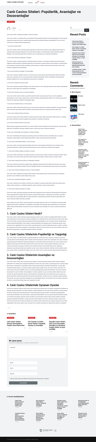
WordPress (29, 439)
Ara (71, 27)
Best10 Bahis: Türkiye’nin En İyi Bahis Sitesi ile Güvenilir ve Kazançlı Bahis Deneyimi (40, 417)
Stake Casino (81, 105)
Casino (36, 2)
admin (14, 28)
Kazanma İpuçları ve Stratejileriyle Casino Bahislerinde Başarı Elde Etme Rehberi (78, 64)
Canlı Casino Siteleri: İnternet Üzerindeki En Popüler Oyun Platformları (16, 323)
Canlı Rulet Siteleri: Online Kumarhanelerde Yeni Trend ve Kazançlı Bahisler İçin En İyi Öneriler (79, 72)
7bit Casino (81, 114)
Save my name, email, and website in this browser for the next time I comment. (29, 378)
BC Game (80, 96)
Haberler (42, 2)
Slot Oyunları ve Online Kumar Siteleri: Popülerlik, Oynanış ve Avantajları (36, 323)
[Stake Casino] (73, 111)
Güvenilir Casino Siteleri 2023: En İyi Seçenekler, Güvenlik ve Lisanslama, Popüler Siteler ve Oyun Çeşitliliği (57, 325)
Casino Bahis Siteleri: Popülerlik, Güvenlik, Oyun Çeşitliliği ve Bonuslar (62, 416)
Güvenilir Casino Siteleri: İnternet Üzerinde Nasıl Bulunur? (82, 415)
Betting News (10, 21)
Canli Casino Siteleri (15, 2)
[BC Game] (73, 102)
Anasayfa (30, 2)
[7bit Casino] (73, 120)
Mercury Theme (35, 439)
